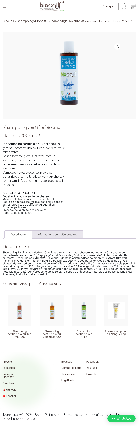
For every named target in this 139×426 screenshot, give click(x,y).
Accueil (8, 21)
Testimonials (68, 374)
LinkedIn (91, 374)
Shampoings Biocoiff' (31, 21)
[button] (121, 418)
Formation (9, 368)
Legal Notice (68, 380)
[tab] (18, 234)
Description (18, 234)
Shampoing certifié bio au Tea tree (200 (19, 332)
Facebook (92, 361)
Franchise (8, 383)
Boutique (108, 6)
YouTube (91, 368)
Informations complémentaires (57, 234)
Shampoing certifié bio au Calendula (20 (52, 332)
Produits (8, 361)
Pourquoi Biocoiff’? (8, 376)
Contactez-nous (71, 368)
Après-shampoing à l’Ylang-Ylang (116, 332)
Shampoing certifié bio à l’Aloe (84, 332)
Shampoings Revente (64, 21)
